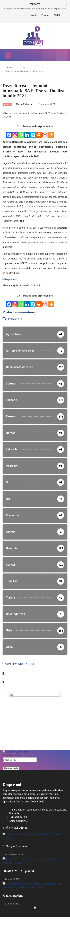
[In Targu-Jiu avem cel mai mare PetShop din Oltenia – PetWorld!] (35, 835)
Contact (45, 15)
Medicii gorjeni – (14, 895)
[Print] (39, 133)
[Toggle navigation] (8, 55)
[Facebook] (9, 133)
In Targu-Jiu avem (15, 846)
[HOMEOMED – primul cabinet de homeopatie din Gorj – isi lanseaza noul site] (35, 860)
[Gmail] (45, 133)
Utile (22, 67)
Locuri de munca (17, 15)
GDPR (57, 15)
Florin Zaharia (24, 104)
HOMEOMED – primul (18, 871)
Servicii (34, 15)
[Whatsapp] (21, 133)
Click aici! (35, 285)
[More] (51, 133)
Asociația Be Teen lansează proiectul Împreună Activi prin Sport (35, 8)
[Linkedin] (27, 133)
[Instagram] (15, 133)
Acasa (9, 67)
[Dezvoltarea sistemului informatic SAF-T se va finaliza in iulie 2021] (47, 55)
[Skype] (33, 133)
